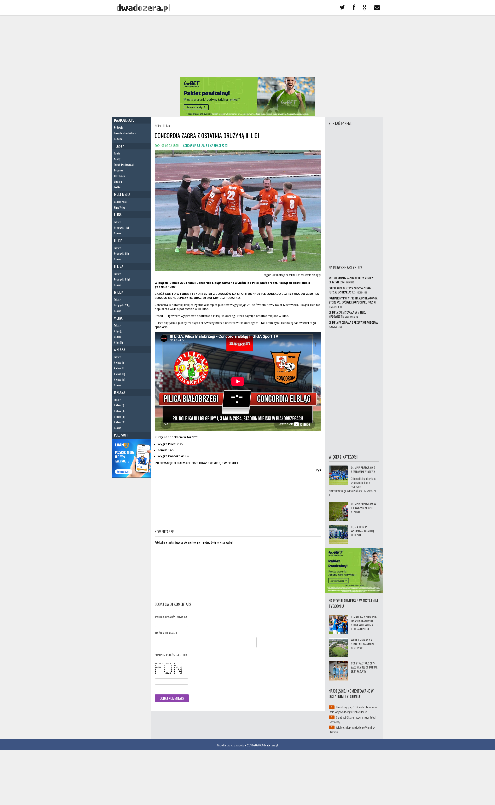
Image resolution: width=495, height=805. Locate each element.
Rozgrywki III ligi (122, 279)
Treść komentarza (166, 633)
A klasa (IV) (119, 379)
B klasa (119, 392)
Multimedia (122, 194)
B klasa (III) (119, 417)
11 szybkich (119, 176)
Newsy (117, 159)
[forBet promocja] (247, 115)
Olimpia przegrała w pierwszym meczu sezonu (363, 507)
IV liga (118, 292)
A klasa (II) (119, 368)
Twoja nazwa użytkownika (171, 617)
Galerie (117, 233)
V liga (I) (118, 331)
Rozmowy (118, 170)
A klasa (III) (119, 374)
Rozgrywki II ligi (121, 253)
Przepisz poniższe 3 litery (171, 654)
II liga (118, 240)
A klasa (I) (119, 362)
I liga (118, 214)
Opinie (117, 153)
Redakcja (118, 127)
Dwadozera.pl (124, 120)
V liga (118, 318)
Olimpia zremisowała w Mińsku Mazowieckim (347, 314)
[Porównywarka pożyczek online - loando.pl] (131, 476)
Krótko (117, 187)
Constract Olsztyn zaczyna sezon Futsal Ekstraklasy (350, 290)
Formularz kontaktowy (125, 133)
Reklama (118, 139)
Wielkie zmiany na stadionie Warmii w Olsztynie (351, 280)
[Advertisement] (247, 46)
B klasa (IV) (119, 422)
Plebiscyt (121, 434)
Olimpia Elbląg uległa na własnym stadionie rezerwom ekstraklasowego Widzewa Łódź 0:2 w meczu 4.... (352, 486)
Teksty (119, 145)
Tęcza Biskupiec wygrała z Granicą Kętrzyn (362, 531)
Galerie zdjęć (120, 202)
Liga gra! (118, 181)
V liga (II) (118, 342)
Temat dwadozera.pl (124, 164)
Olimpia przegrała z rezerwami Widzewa (353, 322)
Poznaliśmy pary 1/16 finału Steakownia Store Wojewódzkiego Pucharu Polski (353, 300)
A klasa (119, 349)
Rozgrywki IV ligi (122, 305)
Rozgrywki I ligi (121, 227)
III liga (118, 266)
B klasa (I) (119, 405)
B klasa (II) (119, 411)
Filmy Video (119, 207)
